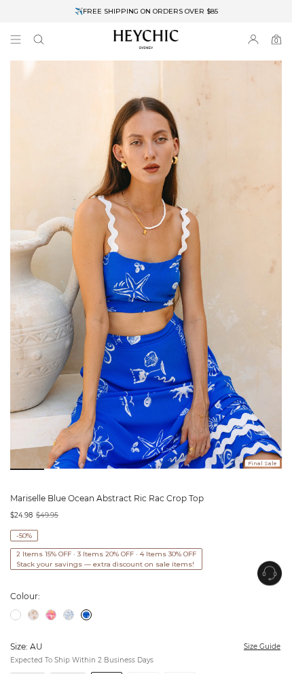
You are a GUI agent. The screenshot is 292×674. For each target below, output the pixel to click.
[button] (38, 39)
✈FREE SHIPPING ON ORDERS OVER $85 (146, 11)
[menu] (15, 39)
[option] (146, 11)
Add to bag (181, 634)
